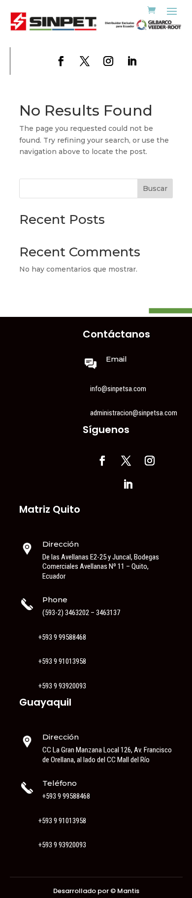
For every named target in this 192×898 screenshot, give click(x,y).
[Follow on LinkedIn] (132, 61)
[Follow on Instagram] (108, 61)
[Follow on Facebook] (61, 61)
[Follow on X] (85, 61)
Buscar (155, 188)
